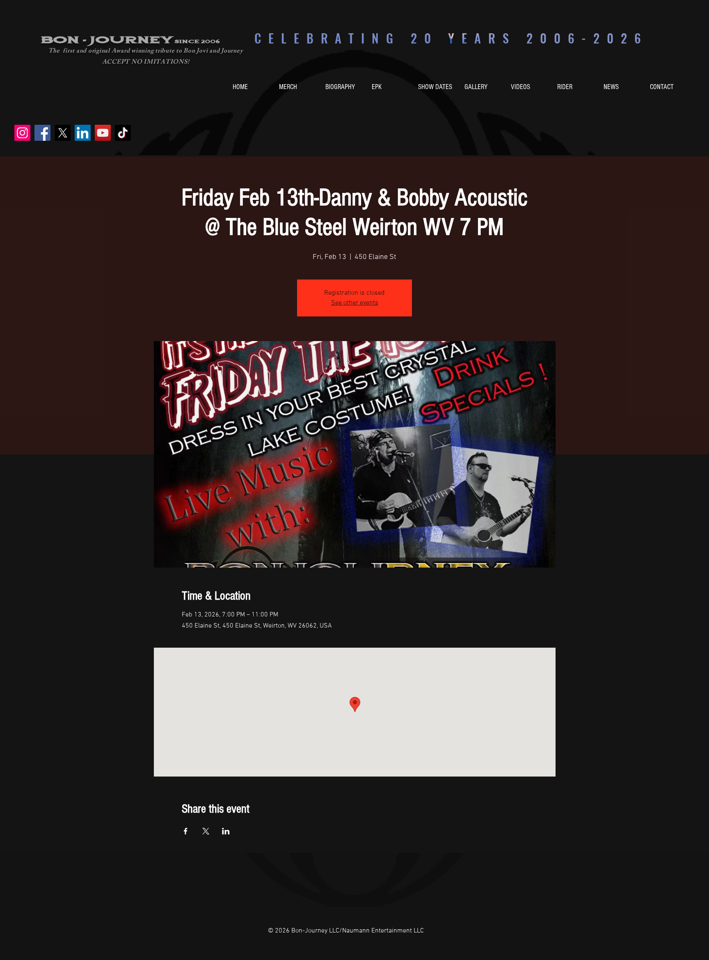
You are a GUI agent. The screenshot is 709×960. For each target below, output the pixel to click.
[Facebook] (42, 133)
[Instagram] (22, 133)
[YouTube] (103, 133)
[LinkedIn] (83, 133)
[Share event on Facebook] (186, 831)
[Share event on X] (206, 831)
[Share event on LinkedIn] (226, 831)
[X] (63, 133)
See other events (354, 303)
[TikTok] (123, 133)
